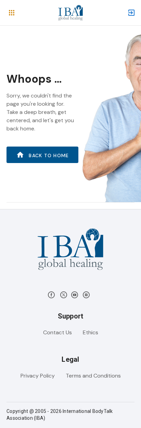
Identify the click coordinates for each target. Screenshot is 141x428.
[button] (11, 13)
